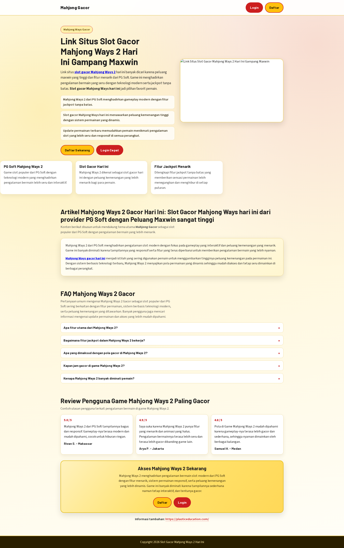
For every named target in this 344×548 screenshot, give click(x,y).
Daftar (274, 7)
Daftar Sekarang (77, 150)
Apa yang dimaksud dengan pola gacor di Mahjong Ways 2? (106, 353)
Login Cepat (110, 150)
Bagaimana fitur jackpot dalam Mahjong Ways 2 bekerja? (104, 340)
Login (254, 7)
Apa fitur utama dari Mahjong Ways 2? (91, 327)
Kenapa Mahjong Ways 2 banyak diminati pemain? (99, 378)
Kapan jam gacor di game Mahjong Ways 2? (94, 365)
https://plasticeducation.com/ (187, 519)
